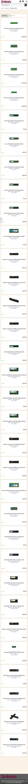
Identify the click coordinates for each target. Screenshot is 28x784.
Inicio (2, 8)
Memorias (7, 8)
